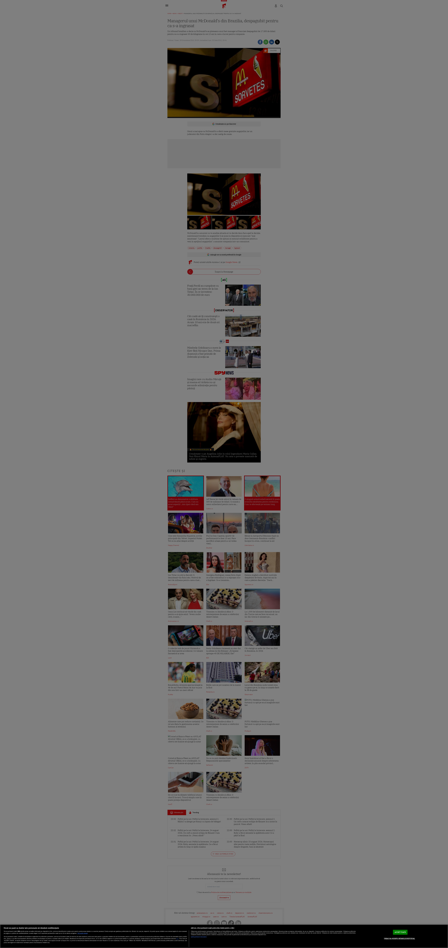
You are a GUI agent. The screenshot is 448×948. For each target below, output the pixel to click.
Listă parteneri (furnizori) (199, 937)
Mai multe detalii (82, 933)
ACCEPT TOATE (400, 932)
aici (177, 938)
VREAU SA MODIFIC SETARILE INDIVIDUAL (399, 938)
